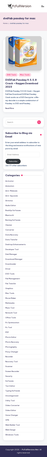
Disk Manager (11, 254)
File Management (12, 278)
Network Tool (11, 313)
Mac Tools (25, 75)
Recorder (9, 356)
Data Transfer (11, 239)
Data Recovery (11, 235)
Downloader (10, 264)
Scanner (9, 366)
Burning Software (12, 220)
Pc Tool (8, 327)
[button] (39, 122)
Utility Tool (10, 400)
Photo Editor (10, 337)
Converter (9, 230)
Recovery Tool (11, 361)
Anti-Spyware (11, 196)
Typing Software (12, 391)
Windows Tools (12, 435)
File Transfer (10, 283)
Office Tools (10, 317)
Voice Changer (11, 415)
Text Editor (10, 386)
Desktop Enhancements (15, 244)
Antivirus (9, 200)
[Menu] (42, 6)
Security (8, 376)
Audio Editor (10, 205)
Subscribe (13, 161)
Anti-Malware (11, 191)
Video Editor (10, 410)
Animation (9, 186)
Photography (11, 347)
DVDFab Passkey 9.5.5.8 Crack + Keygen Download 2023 (21, 83)
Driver (7, 269)
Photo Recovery (12, 342)
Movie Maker (10, 298)
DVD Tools (11, 75)
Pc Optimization (12, 322)
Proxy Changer (11, 352)
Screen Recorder (12, 371)
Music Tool (9, 308)
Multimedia (9, 303)
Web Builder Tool (12, 425)
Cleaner (8, 225)
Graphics (9, 288)
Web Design (10, 430)
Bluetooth (9, 215)
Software (9, 381)
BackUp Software (13, 210)
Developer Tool (12, 249)
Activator (9, 181)
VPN (7, 420)
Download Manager (13, 259)
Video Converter (12, 405)
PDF (7, 332)
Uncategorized (11, 396)
